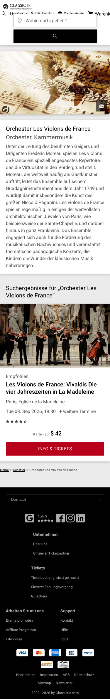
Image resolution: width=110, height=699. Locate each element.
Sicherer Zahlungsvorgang (52, 587)
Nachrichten (25, 675)
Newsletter (64, 683)
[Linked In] (80, 520)
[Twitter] (70, 520)
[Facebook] (29, 517)
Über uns (40, 544)
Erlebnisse (14, 639)
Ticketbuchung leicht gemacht (55, 578)
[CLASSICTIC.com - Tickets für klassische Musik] (16, 6)
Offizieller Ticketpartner (51, 553)
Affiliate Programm (21, 630)
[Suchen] (55, 36)
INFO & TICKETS (55, 449)
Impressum (49, 675)
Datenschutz (84, 675)
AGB (66, 675)
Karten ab (41, 434)
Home (4, 470)
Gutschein (39, 596)
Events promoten (19, 620)
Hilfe (64, 630)
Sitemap (44, 683)
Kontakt (66, 620)
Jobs (64, 639)
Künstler (19, 470)
